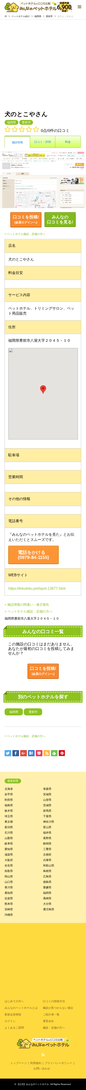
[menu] (79, 7)
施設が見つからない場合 (58, 1007)
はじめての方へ (14, 1001)
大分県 (47, 903)
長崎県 (47, 898)
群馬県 (47, 810)
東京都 (9, 821)
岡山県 (9, 876)
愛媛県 (47, 887)
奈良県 (9, 865)
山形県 (47, 799)
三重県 (47, 849)
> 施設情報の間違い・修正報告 (27, 604)
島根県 (47, 871)
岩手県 (9, 794)
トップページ (18, 1063)
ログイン (10, 1021)
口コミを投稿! (26, 219)
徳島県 (47, 882)
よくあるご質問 (14, 1027)
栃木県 (9, 810)
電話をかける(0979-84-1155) (33, 555)
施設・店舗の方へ (54, 1027)
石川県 (9, 832)
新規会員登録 (13, 1014)
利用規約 (35, 1063)
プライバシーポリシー (58, 1063)
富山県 (47, 827)
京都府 (47, 854)
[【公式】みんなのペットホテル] (38, 6)
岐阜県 (9, 843)
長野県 (47, 838)
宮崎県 (9, 909)
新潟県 (9, 827)
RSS (43, 1054)
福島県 (9, 805)
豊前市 (49, 16)
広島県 (47, 876)
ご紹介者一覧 (51, 1014)
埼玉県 (9, 816)
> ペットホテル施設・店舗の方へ (25, 234)
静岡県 (47, 843)
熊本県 (9, 903)
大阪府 (9, 860)
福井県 (47, 832)
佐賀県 (9, 898)
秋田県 (9, 799)
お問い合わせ (41, 1068)
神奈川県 (48, 821)
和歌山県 (48, 865)
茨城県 (47, 805)
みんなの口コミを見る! (60, 219)
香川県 (9, 887)
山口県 (9, 882)
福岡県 (37, 16)
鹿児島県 (48, 909)
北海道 (9, 788)
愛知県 (9, 849)
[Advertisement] (43, 64)
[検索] (69, 7)
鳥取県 (9, 871)
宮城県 (47, 794)
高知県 (9, 892)
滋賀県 (9, 854)
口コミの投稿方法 (54, 1001)
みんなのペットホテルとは (21, 1007)
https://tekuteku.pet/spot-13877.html (37, 588)
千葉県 (47, 816)
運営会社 (48, 1021)
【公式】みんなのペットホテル (33, 1084)
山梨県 (9, 838)
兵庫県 (47, 860)
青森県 (47, 788)
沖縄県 (9, 914)
